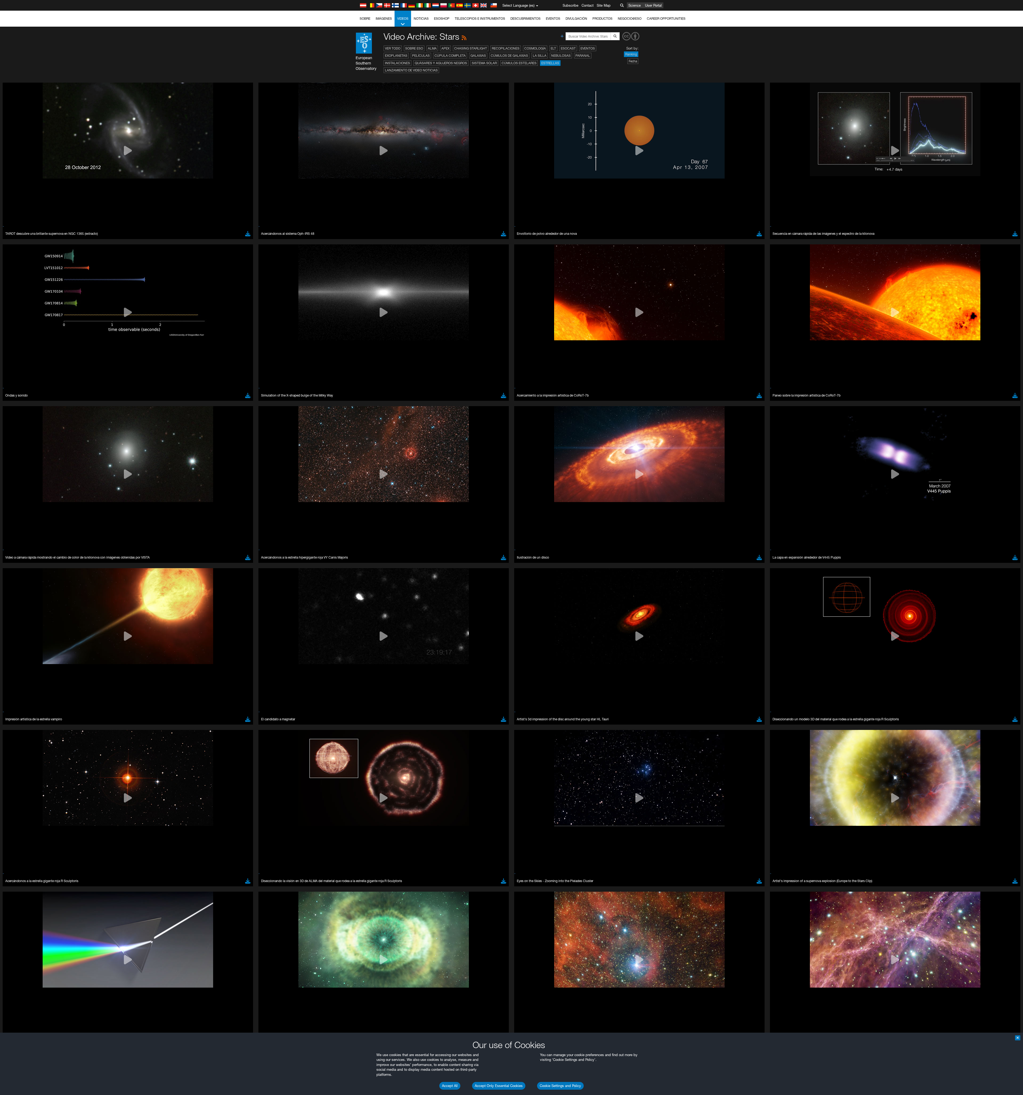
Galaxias (478, 56)
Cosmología (535, 48)
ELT (553, 48)
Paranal (582, 56)
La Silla (539, 56)
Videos (402, 19)
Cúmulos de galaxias (509, 56)
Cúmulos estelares (519, 63)
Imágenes (384, 19)
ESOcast (568, 48)
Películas (421, 56)
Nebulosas (561, 56)
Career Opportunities (666, 19)
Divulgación (576, 19)
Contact (588, 5)
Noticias (421, 19)
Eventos (553, 19)
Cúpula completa (450, 56)
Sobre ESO (414, 48)
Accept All (450, 1086)
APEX (445, 48)
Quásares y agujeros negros (441, 63)
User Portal (653, 5)
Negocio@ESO (630, 19)
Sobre (365, 19)
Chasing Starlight (470, 48)
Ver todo (392, 48)
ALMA (432, 48)
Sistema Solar (484, 63)
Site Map (604, 5)
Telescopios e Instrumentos (480, 19)
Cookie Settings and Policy (560, 1086)
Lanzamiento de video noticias (411, 70)
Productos (602, 19)
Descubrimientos (525, 19)
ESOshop (441, 19)
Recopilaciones (505, 48)
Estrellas (550, 63)
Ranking (631, 54)
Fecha (633, 61)
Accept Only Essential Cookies (499, 1086)
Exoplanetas (396, 56)
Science (634, 5)
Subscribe (570, 5)
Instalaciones (397, 63)
